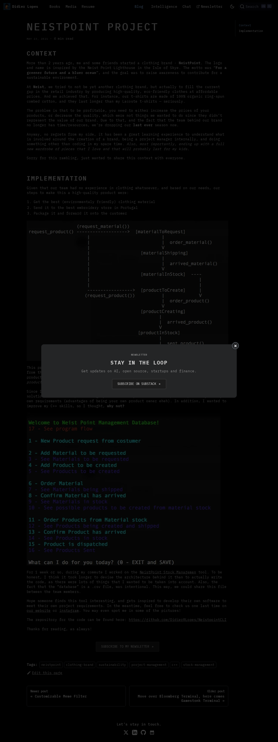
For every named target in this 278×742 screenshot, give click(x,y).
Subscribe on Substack (139, 384)
